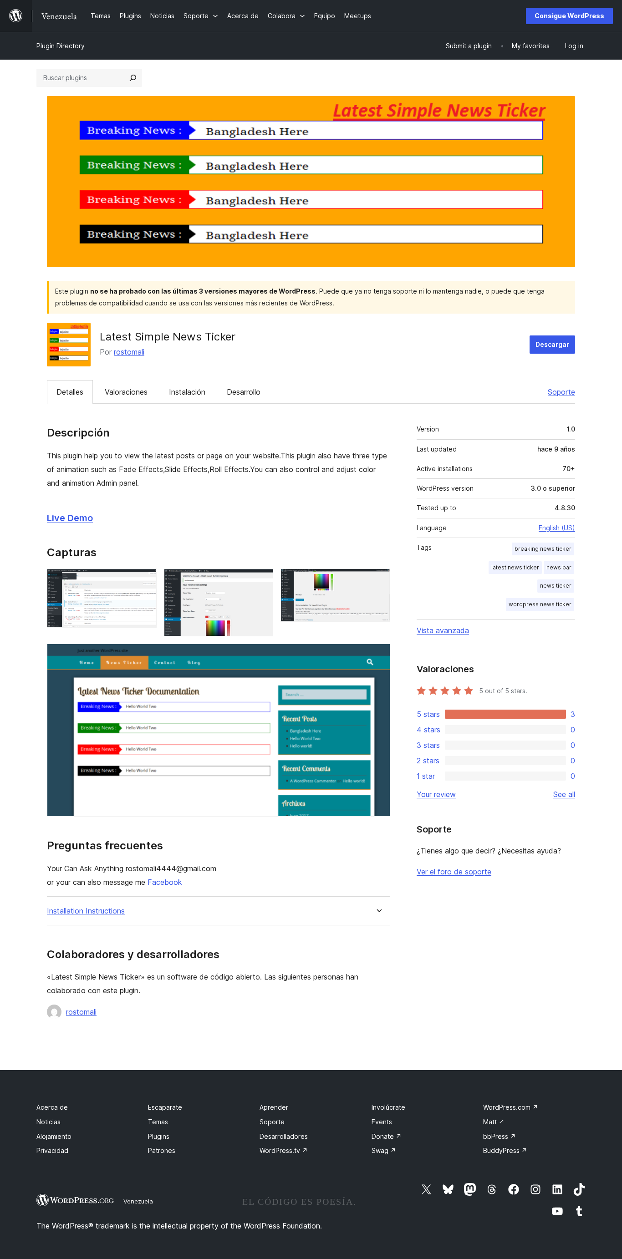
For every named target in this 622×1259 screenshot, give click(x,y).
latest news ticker (515, 567)
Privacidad (52, 1150)
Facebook (165, 882)
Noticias (48, 1122)
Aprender (274, 1107)
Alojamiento (53, 1136)
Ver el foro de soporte (454, 871)
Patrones (161, 1150)
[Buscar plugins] (133, 78)
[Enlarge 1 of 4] (144, 580)
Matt (494, 1122)
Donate (387, 1136)
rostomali (129, 351)
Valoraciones (126, 391)
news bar (558, 567)
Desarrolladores (284, 1136)
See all (564, 794)
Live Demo (70, 518)
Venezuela (138, 1201)
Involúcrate (388, 1107)
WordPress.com (510, 1107)
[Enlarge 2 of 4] (260, 580)
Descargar (552, 344)
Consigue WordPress (569, 16)
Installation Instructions (86, 911)
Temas (158, 1122)
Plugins (158, 1136)
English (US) (557, 528)
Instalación (187, 391)
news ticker (555, 585)
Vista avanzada (443, 630)
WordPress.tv (284, 1150)
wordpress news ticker (540, 604)
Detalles (69, 391)
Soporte (561, 391)
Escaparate (165, 1107)
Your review (436, 794)
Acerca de (52, 1107)
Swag (384, 1150)
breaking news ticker (543, 548)
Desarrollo (243, 391)
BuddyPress (505, 1150)
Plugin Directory (60, 46)
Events (382, 1122)
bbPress (499, 1136)
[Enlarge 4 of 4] (377, 655)
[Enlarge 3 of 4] (377, 580)
